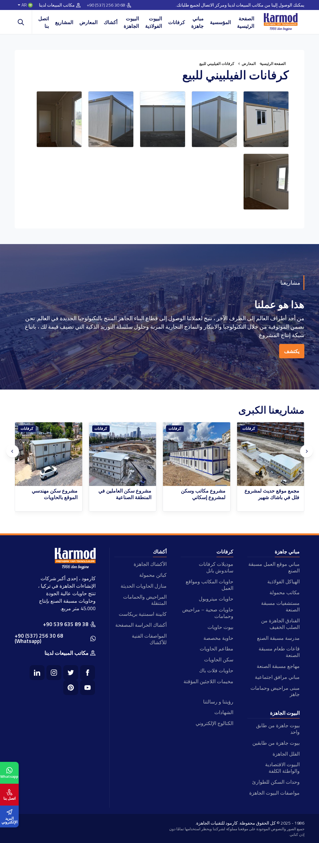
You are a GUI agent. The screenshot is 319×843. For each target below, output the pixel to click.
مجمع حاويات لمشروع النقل (49, 491)
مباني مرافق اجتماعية (277, 677)
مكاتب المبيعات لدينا (57, 5)
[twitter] (70, 672)
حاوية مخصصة (218, 638)
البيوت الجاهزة (131, 22)
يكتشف (291, 351)
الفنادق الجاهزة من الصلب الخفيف (280, 624)
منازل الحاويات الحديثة (144, 586)
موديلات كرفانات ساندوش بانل (216, 567)
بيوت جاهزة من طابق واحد (278, 729)
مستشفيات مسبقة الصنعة (280, 606)
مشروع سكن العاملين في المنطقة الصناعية (199, 494)
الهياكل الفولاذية (283, 581)
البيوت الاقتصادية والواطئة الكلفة (282, 768)
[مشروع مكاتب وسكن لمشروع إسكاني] (270, 454)
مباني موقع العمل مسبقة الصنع (274, 567)
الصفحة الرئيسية (245, 22)
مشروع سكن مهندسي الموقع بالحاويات (129, 494)
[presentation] (12, 451)
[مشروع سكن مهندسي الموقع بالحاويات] (122, 454)
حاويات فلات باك (216, 670)
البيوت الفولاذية (153, 22)
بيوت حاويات (220, 627)
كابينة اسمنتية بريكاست (143, 614)
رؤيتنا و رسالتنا (218, 701)
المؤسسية (220, 22)
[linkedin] (37, 672)
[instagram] (53, 672)
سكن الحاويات (218, 659)
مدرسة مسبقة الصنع (278, 638)
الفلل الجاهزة (286, 753)
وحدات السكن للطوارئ (276, 782)
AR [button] (24, 5)
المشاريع (64, 22)
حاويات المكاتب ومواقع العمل (209, 585)
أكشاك (110, 22)
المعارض (88, 22)
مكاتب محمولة (284, 592)
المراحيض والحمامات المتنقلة (145, 600)
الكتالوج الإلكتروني (214, 723)
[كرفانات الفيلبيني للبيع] (266, 119)
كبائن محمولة (153, 575)
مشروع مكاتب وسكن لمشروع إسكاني (277, 494)
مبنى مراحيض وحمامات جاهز (275, 691)
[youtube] (87, 687)
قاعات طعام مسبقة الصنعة (279, 652)
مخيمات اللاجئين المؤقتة (208, 681)
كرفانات (176, 22)
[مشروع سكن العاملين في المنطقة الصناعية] (197, 454)
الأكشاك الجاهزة (150, 564)
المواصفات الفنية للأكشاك (149, 639)
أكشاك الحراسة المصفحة (141, 625)
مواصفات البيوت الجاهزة (274, 792)
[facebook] (87, 672)
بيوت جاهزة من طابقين (276, 743)
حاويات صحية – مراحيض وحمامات (207, 613)
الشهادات (223, 712)
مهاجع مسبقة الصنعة (278, 666)
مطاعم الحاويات (216, 648)
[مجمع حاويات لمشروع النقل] (49, 454)
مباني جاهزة (197, 22)
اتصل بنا (43, 22)
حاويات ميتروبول (216, 598)
